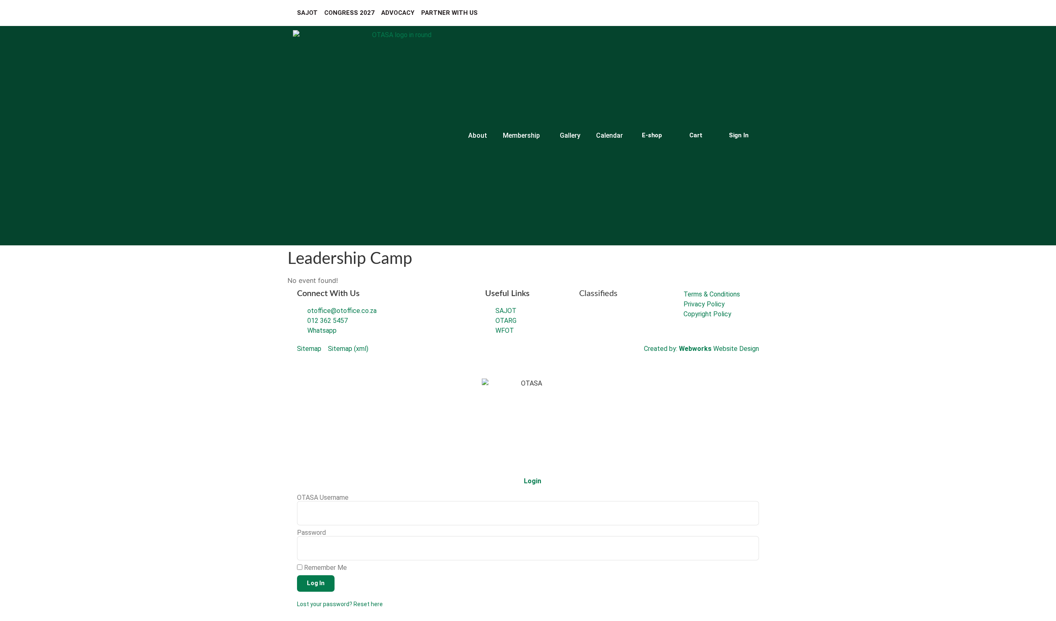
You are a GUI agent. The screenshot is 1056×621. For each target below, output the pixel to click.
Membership (521, 135)
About (477, 135)
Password (311, 532)
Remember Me (324, 568)
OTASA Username (323, 497)
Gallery (570, 135)
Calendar (609, 135)
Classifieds (598, 293)
